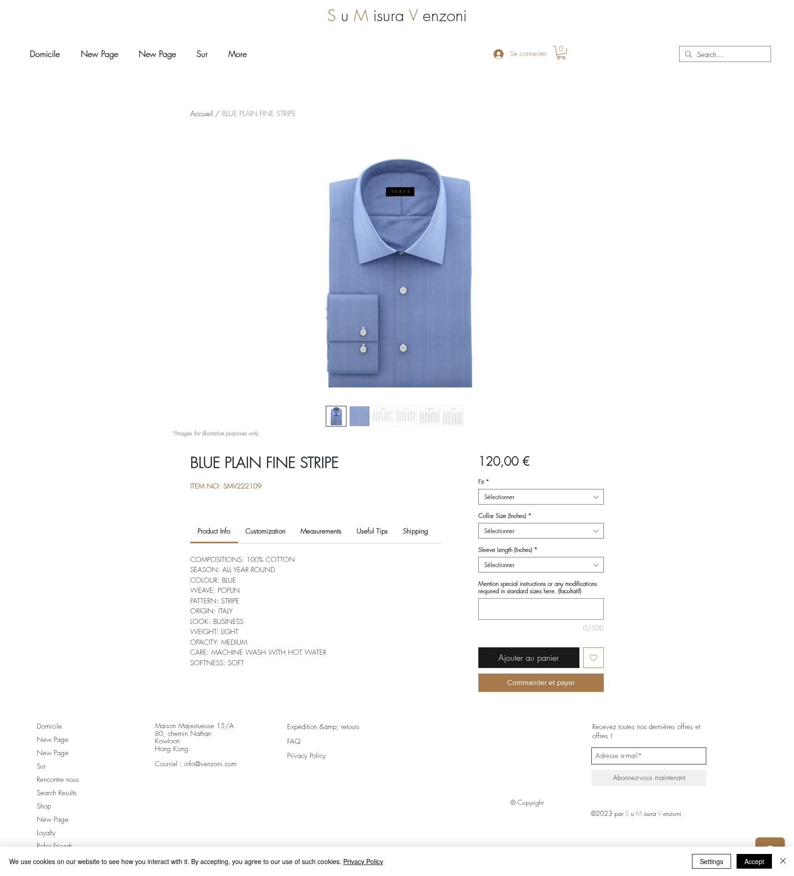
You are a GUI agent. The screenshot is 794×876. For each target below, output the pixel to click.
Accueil (201, 113)
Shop (44, 806)
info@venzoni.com (210, 764)
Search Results (57, 792)
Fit (483, 481)
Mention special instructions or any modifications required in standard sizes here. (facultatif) (537, 587)
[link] (214, 531)
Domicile (49, 726)
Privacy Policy (363, 861)
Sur (41, 766)
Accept (754, 861)
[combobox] (541, 497)
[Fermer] (782, 861)
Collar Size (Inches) (505, 515)
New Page (52, 739)
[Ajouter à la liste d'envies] (593, 657)
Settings (711, 861)
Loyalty (46, 832)
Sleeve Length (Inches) (508, 549)
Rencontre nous (58, 779)
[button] (561, 52)
